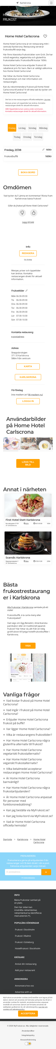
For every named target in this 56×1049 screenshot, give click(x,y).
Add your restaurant (25, 970)
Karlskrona (28, 377)
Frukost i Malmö (23, 935)
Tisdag (17, 137)
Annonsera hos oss (24, 985)
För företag (28, 259)
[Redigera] (43, 149)
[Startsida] (5, 2)
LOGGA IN (28, 401)
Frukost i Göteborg (24, 942)
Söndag (32, 128)
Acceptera (28, 1013)
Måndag (43, 128)
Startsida (7, 839)
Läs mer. (47, 99)
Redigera (28, 253)
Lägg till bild (28, 222)
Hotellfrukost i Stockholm (27, 948)
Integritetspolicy (29, 878)
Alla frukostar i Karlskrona (20, 607)
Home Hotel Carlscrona (39, 841)
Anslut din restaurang (25, 963)
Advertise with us (23, 992)
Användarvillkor (28, 1031)
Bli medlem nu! (35, 394)
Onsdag (27, 137)
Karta (28, 366)
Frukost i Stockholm (25, 929)
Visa (28, 645)
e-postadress (17, 336)
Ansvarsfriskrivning (28, 1040)
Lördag (22, 128)
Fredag (12, 128)
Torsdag (38, 137)
